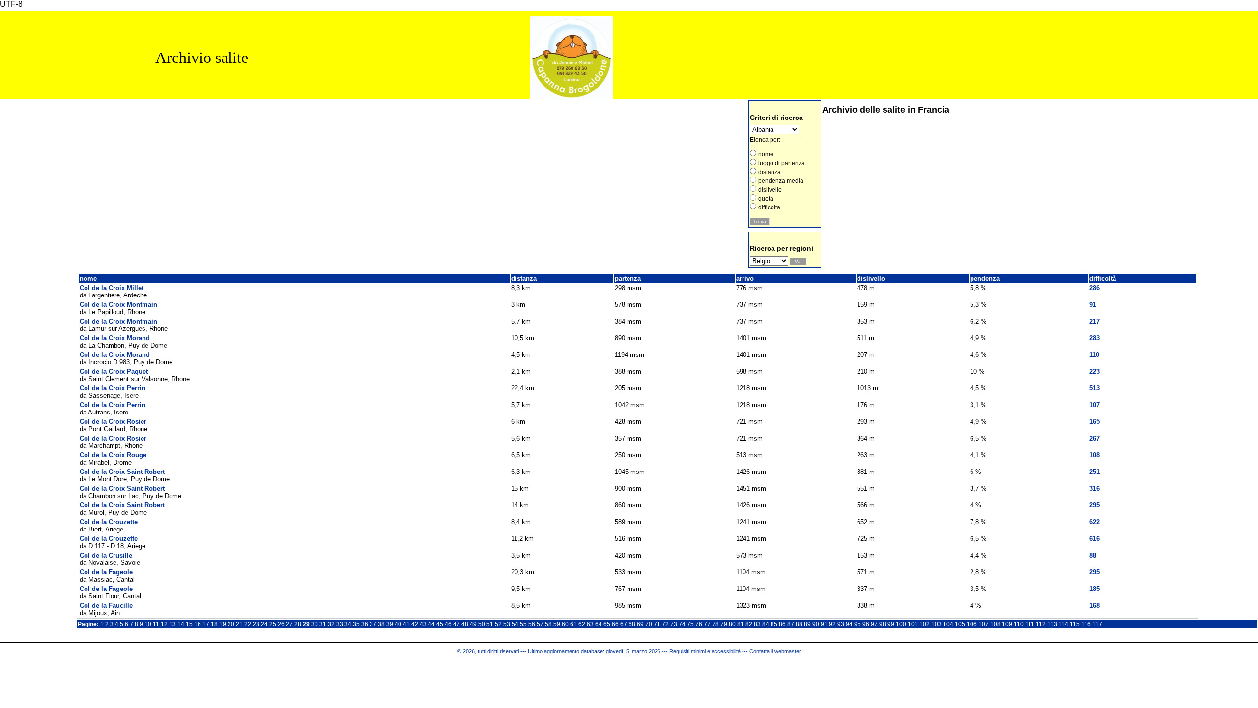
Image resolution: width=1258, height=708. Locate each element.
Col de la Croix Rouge (113, 455)
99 (890, 624)
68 (632, 624)
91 (824, 624)
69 (640, 624)
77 (707, 624)
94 (849, 624)
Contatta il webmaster (775, 651)
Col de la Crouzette (109, 522)
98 (882, 624)
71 (657, 624)
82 (748, 624)
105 (960, 624)
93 (840, 624)
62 (581, 624)
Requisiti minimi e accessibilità (705, 651)
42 (414, 624)
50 (481, 624)
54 (515, 624)
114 (1063, 624)
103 (936, 624)
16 (197, 624)
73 (673, 624)
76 (698, 624)
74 (682, 624)
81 (740, 624)
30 (314, 624)
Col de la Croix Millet (111, 288)
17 (205, 624)
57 (540, 624)
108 (995, 624)
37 (373, 624)
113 (1052, 624)
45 (439, 624)
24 (264, 624)
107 (983, 624)
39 (389, 624)
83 (757, 624)
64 (598, 624)
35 (356, 624)
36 (364, 624)
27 (289, 624)
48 (464, 624)
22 (247, 624)
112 (1041, 624)
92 (832, 624)
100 (901, 624)
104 (948, 624)
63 (590, 624)
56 (531, 624)
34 (347, 624)
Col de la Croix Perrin (112, 388)
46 (448, 624)
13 (172, 624)
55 (523, 624)
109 (1007, 624)
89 (807, 624)
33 (339, 624)
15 (189, 624)
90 (815, 624)
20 (231, 624)
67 (623, 624)
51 (489, 624)
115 (1075, 624)
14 (180, 624)
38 (381, 624)
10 (147, 624)
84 (765, 624)
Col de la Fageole (106, 572)
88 (799, 624)
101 (913, 624)
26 (281, 624)
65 (606, 624)
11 (156, 624)
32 (331, 624)
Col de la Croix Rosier (113, 421)
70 (648, 624)
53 (506, 624)
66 (615, 624)
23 (256, 624)
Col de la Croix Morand (115, 338)
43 (423, 624)
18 (214, 624)
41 (406, 624)
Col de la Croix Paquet (114, 371)
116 (1086, 624)
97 (874, 624)
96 (865, 624)
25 (272, 624)
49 (473, 624)
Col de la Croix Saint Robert (122, 471)
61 (573, 624)
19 (222, 624)
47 (456, 624)
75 (690, 624)
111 (1029, 624)
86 (782, 624)
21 (239, 624)
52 (498, 624)
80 (732, 624)
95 (857, 624)
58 (548, 624)
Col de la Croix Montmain (118, 304)
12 (164, 624)
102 (924, 624)
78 (715, 624)
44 (431, 624)
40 (398, 624)
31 (322, 624)
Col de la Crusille (106, 555)
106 (972, 624)
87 (790, 624)
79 (723, 624)
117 (1097, 624)
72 (665, 624)
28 (297, 624)
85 (774, 624)
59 (556, 624)
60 (565, 624)
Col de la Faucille (106, 605)
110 (1019, 624)
